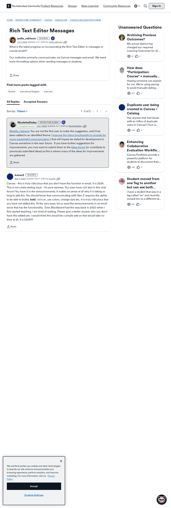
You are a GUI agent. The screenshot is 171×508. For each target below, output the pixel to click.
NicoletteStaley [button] (27, 122)
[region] (34, 480)
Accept (34, 486)
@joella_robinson (20, 131)
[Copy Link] (65, 42)
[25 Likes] (64, 122)
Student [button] (11, 91)
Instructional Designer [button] (29, 91)
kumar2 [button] (19, 175)
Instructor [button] (48, 91)
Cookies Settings (34, 495)
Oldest (21, 111)
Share (14, 75)
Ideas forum (78, 147)
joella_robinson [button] (26, 38)
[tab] (13, 102)
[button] (12, 40)
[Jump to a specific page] (106, 111)
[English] (23, 6)
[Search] (145, 6)
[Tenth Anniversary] (53, 38)
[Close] (61, 461)
